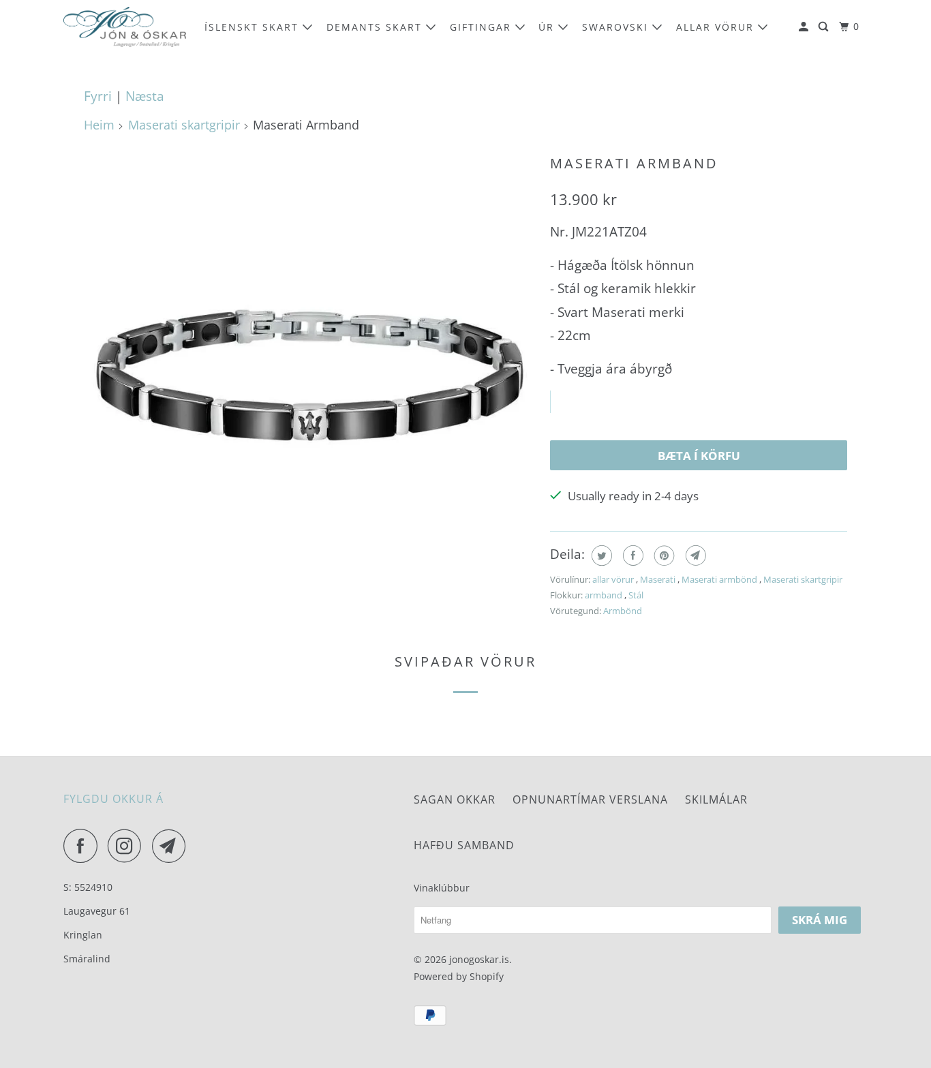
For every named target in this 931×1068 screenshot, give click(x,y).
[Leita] (825, 27)
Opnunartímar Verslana (590, 799)
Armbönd (622, 611)
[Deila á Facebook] (631, 555)
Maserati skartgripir (184, 125)
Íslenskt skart (253, 26)
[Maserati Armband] (310, 375)
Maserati (658, 579)
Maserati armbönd (720, 579)
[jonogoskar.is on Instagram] (128, 846)
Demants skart (376, 26)
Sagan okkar (454, 799)
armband (604, 595)
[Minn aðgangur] (805, 27)
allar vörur (717, 26)
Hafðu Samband (464, 845)
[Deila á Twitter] (600, 555)
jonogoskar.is (479, 959)
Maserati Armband (634, 163)
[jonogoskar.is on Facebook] (83, 846)
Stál (635, 595)
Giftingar (482, 26)
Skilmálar (716, 799)
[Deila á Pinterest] (663, 555)
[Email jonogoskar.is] (172, 846)
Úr (548, 26)
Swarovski (617, 26)
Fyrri (98, 96)
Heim (99, 125)
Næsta (144, 96)
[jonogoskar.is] (124, 27)
